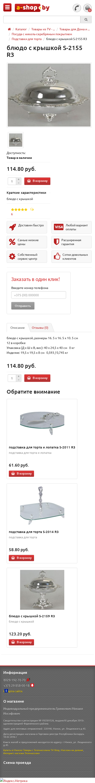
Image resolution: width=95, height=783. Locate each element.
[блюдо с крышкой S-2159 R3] (42, 590)
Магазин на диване (72, 750)
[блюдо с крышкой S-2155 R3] (49, 95)
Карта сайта (14, 691)
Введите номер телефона (29, 288)
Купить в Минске (13, 750)
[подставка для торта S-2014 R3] (42, 505)
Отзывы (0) (40, 327)
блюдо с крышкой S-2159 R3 (32, 616)
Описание (17, 327)
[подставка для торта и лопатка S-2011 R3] (42, 421)
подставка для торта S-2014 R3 (34, 531)
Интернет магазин (13, 753)
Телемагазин (32, 753)
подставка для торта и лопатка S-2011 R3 (42, 447)
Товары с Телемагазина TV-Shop (41, 750)
